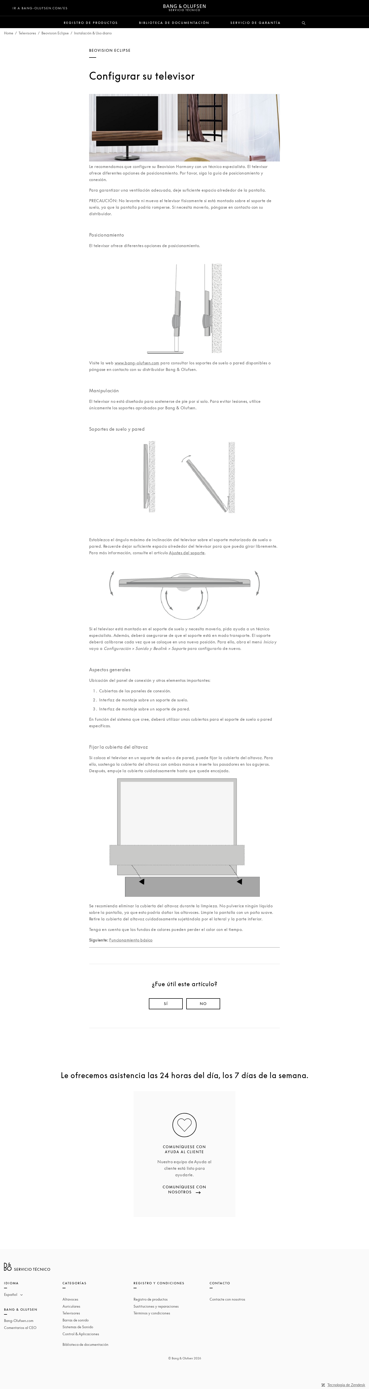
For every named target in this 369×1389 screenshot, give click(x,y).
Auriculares (71, 1306)
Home (8, 33)
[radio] (166, 1003)
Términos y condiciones (152, 1313)
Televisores (27, 33)
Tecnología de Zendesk (346, 1385)
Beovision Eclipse (55, 33)
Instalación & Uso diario (93, 33)
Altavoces (70, 1299)
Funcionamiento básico (130, 939)
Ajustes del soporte (187, 552)
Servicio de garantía (255, 22)
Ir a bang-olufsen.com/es (40, 8)
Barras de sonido (76, 1320)
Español (11, 1294)
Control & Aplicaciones (81, 1334)
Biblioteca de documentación (174, 22)
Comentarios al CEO (20, 1327)
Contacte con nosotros (227, 1299)
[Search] (303, 23)
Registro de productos (91, 22)
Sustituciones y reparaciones (156, 1306)
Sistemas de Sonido (78, 1327)
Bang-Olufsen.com (18, 1320)
